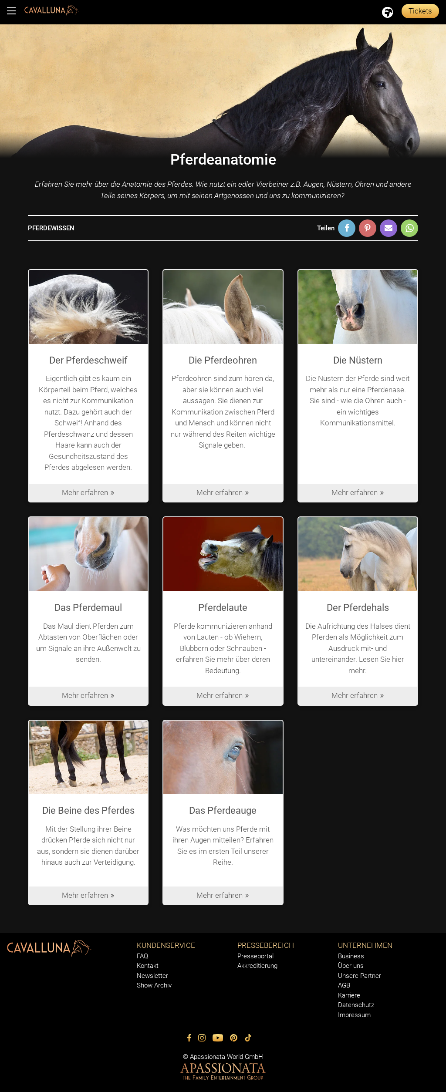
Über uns (351, 966)
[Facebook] (189, 1037)
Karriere (349, 995)
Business (351, 956)
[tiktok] (248, 1037)
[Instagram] (202, 1037)
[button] (346, 228)
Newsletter (152, 976)
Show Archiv (154, 985)
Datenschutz (356, 1005)
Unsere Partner (359, 976)
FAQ (142, 956)
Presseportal (255, 956)
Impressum (354, 1015)
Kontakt (148, 966)
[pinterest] (233, 1037)
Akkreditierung (257, 966)
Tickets (420, 11)
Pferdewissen (51, 228)
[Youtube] (218, 1037)
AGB (344, 985)
